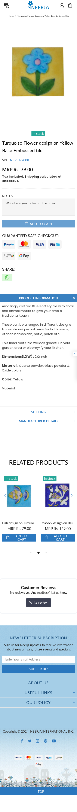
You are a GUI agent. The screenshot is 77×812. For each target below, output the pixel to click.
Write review (38, 602)
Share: (8, 269)
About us (38, 682)
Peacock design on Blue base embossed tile (41, 523)
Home (11, 16)
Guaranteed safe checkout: (30, 235)
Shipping (32, 176)
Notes (7, 196)
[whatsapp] (7, 277)
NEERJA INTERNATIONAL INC (38, 5)
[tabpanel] (41, 512)
